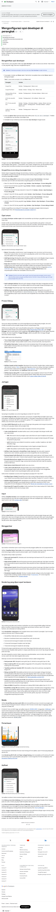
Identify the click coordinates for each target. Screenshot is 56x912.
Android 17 (4, 867)
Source (3, 855)
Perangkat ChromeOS (42, 852)
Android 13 (4, 876)
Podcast (3, 862)
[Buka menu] (2, 1)
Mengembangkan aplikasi (16, 21)
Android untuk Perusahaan (7, 851)
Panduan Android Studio (25, 869)
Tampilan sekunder (23, 576)
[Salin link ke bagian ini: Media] (7, 700)
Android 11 (4, 881)
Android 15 (4, 872)
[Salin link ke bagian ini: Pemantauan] (12, 723)
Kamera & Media (23, 854)
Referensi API (22, 873)
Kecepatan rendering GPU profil (9, 758)
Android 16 (4, 870)
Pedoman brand (13, 903)
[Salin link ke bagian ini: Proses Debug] (14, 301)
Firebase (3, 894)
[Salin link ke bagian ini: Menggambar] (13, 526)
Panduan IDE (5, 23)
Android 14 (4, 874)
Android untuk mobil (42, 854)
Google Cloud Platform (7, 896)
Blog (3, 860)
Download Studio (23, 875)
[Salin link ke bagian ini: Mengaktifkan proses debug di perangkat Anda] (32, 170)
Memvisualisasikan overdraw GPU (36, 677)
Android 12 (4, 878)
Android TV (40, 856)
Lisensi (7, 903)
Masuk (52, 1)
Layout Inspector (31, 369)
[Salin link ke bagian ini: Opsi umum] (12, 216)
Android (3, 849)
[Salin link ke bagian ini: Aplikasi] (9, 765)
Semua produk (5, 898)
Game (21, 847)
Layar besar (40, 847)
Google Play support (42, 872)
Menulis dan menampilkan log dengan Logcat (41, 484)
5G (20, 858)
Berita (3, 857)
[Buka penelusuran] (36, 1)
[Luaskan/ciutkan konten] (11, 36)
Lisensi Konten (39, 828)
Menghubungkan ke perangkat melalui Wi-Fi (25, 209)
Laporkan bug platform (43, 867)
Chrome (3, 892)
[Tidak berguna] (53, 21)
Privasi (21, 856)
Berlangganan (25, 906)
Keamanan (4, 853)
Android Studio (6, 6)
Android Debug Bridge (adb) (37, 329)
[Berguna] (51, 21)
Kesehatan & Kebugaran (25, 852)
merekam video (18, 500)
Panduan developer (24, 871)
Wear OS (40, 849)
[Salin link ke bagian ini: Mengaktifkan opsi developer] (26, 61)
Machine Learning (24, 849)
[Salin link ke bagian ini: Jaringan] (9, 382)
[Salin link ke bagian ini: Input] (7, 494)
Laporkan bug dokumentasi (44, 870)
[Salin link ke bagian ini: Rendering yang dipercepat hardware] (32, 582)
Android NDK (22, 878)
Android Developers (6, 21)
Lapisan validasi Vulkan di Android (38, 376)
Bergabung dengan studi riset (44, 874)
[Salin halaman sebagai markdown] (20, 32)
